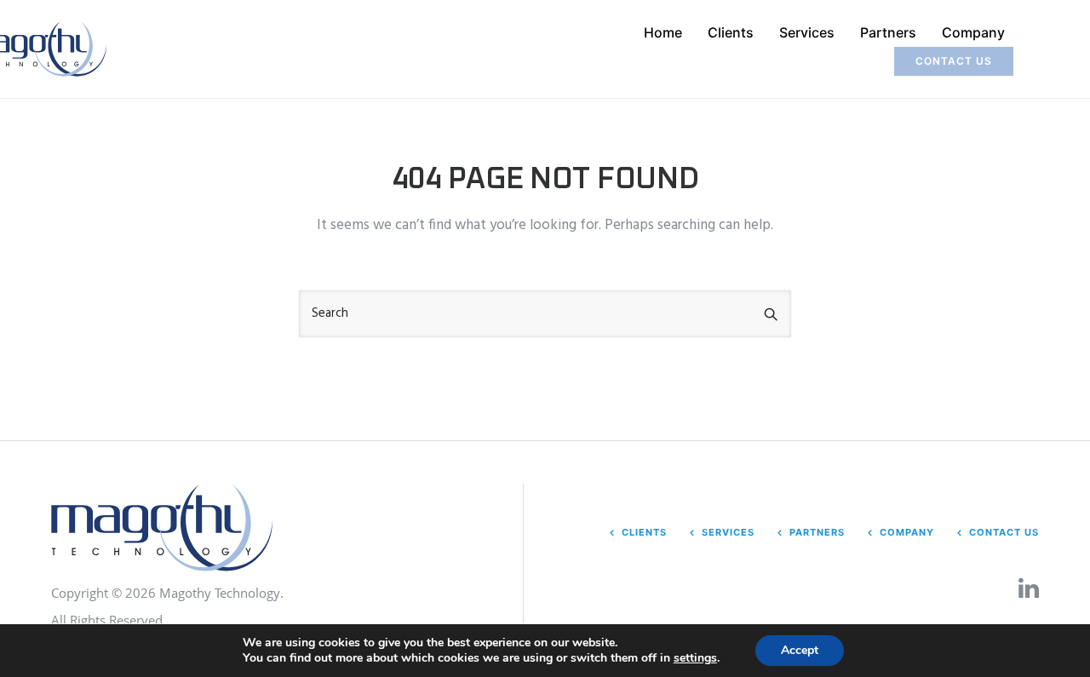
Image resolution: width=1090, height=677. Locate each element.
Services (807, 32)
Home (663, 32)
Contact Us (1004, 532)
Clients (731, 32)
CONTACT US (953, 61)
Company (973, 32)
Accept (799, 650)
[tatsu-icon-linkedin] (1028, 588)
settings (695, 658)
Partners (888, 32)
